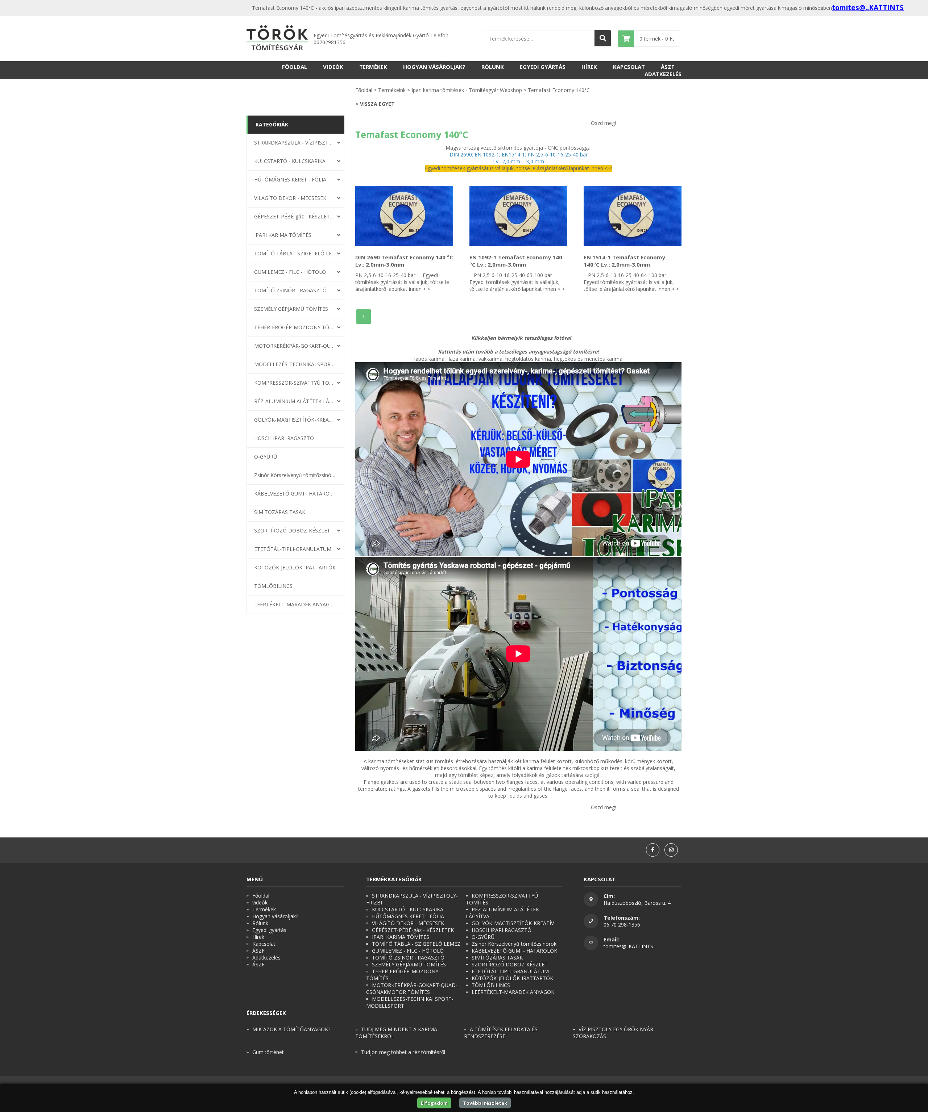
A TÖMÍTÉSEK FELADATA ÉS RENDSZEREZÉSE (501, 1033)
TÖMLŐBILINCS (273, 585)
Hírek (589, 66)
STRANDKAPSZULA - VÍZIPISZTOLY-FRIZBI (295, 142)
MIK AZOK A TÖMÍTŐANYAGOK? (291, 1029)
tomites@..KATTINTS (868, 7)
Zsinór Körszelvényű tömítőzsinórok (295, 475)
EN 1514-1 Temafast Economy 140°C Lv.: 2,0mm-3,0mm (624, 261)
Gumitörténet (268, 1052)
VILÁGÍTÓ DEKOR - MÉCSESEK (290, 198)
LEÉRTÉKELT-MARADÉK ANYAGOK (295, 604)
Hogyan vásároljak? (434, 66)
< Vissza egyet (375, 103)
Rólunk (492, 66)
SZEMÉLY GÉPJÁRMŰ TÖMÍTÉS (291, 308)
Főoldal (294, 66)
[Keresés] (602, 38)
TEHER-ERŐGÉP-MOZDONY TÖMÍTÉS (295, 327)
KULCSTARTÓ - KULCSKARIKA (290, 161)
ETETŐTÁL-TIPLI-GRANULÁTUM (292, 548)
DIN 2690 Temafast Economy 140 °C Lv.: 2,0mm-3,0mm (404, 261)
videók (333, 66)
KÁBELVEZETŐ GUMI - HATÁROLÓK (295, 493)
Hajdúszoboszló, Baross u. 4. (638, 902)
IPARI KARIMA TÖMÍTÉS (282, 234)
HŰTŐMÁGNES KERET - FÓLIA (290, 179)
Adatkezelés (663, 74)
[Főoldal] (277, 38)
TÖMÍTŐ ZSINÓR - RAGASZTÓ (290, 290)
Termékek (373, 66)
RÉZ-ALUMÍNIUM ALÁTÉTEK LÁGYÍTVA (295, 401)
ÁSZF (667, 66)
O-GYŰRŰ (265, 456)
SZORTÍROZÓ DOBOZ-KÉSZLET (292, 530)
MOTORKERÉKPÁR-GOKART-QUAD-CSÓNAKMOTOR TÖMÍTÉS (295, 345)
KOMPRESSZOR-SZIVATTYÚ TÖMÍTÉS (295, 382)
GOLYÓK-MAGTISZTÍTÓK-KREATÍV (295, 419)
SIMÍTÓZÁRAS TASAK (279, 512)
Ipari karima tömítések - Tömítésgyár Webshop (466, 90)
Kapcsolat (629, 66)
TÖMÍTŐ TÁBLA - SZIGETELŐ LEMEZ (295, 253)
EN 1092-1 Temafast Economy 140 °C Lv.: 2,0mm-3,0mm (515, 261)
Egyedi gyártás (543, 66)
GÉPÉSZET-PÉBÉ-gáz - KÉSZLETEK (295, 216)
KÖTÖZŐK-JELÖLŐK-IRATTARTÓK (295, 567)
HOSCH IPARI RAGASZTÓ (284, 438)
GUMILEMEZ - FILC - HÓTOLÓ (290, 271)
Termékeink (392, 90)
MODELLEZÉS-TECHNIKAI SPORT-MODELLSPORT (295, 364)
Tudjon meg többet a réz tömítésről (403, 1052)
